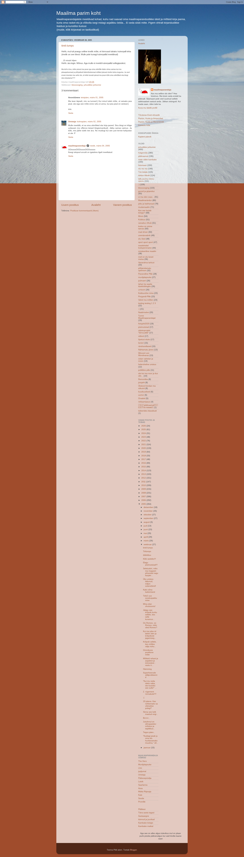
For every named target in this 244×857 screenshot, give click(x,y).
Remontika (143, 379)
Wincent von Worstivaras (143, 354)
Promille (141, 802)
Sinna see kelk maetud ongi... (150, 713)
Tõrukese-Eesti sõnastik (149, 115)
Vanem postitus (122, 204)
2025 (143, 429)
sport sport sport (145, 242)
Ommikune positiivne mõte (148, 652)
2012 (143, 478)
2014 (143, 470)
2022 (143, 441)
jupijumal (142, 771)
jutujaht (141, 382)
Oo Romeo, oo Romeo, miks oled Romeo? (150, 625)
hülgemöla (143, 153)
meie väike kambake (147, 160)
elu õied (141, 239)
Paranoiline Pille (145, 274)
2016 (143, 463)
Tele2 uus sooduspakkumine (150, 598)
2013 (143, 474)
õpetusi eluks (144, 339)
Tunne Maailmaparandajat (146, 317)
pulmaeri (142, 281)
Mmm (140, 216)
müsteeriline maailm (147, 251)
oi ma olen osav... (146, 197)
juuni (146, 529)
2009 (143, 489)
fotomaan (142, 165)
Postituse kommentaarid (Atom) (84, 211)
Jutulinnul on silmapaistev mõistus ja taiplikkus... (149, 725)
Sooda (141, 798)
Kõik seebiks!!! (149, 559)
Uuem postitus (70, 204)
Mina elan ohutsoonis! (149, 605)
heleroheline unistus (147, 364)
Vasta (70, 113)
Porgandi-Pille (144, 296)
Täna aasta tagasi (146, 813)
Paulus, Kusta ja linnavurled (150, 118)
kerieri (141, 343)
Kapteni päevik (144, 137)
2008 (143, 493)
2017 (143, 459)
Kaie (140, 795)
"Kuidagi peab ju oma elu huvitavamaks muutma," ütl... (150, 739)
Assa (140, 788)
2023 (143, 437)
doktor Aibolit (144, 175)
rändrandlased (144, 346)
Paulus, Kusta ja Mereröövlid (151, 122)
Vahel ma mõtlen (145, 300)
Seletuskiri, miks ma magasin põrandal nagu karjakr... (150, 572)
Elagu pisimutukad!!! (150, 564)
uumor (141, 395)
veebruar (148, 544)
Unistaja (72, 122)
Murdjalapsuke (144, 765)
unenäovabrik (144, 235)
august (147, 522)
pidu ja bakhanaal (146, 204)
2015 (143, 467)
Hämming (147, 669)
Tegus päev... (149, 732)
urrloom (141, 290)
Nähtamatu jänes (145, 350)
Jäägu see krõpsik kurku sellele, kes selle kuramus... (150, 614)
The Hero (142, 761)
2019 (143, 452)
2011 (143, 482)
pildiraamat (143, 156)
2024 (143, 433)
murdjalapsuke (144, 277)
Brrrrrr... (146, 718)
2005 (143, 504)
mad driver (143, 232)
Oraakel (141, 398)
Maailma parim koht (78, 13)
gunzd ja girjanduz (146, 191)
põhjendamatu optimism (144, 269)
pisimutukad (143, 327)
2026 (143, 426)
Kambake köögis (145, 823)
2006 (143, 500)
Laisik (140, 781)
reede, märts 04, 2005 (100, 146)
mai (145, 533)
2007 (143, 496)
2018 (143, 456)
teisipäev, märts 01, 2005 (92, 97)
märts (146, 541)
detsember (149, 507)
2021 (143, 444)
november (148, 511)
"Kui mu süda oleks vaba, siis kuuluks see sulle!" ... (150, 684)
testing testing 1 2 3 (147, 303)
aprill (146, 537)
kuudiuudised (144, 392)
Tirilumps (147, 551)
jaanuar (147, 748)
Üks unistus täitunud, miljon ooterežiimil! (149, 582)
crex (140, 768)
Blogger (133, 850)
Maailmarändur (145, 200)
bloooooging (77, 85)
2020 (143, 448)
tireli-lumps (67, 45)
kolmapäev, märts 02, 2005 (89, 122)
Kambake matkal (145, 826)
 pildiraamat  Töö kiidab (148, 406)
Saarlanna (142, 785)
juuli (146, 526)
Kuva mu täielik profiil (147, 108)
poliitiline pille (144, 370)
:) (139, 184)
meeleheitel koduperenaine (145, 247)
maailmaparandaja (77, 146)
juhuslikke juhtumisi (92, 85)
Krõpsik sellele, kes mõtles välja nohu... (149, 644)
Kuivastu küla (144, 125)
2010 (143, 485)
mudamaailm (144, 207)
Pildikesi (141, 809)
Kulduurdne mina (145, 293)
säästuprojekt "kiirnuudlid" (144, 331)
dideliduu (147, 555)
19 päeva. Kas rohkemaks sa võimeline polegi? (150, 704)
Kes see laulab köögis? (144, 211)
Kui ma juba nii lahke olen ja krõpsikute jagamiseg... (149, 634)
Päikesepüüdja (144, 778)
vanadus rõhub (145, 223)
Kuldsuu (141, 220)
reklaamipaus (144, 402)
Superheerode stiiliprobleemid (150, 675)
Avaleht (96, 204)
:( (139, 309)
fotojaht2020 (143, 324)
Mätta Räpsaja (144, 792)
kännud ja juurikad (146, 819)
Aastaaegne (143, 816)
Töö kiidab (143, 172)
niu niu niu (142, 169)
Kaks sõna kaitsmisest (149, 591)
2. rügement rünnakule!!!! (149, 693)
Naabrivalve (143, 312)
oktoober (148, 515)
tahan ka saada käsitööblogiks (145, 285)
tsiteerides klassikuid (147, 411)
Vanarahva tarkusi (146, 263)
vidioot (141, 336)
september (149, 518)
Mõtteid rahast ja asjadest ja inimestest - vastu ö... (150, 661)
